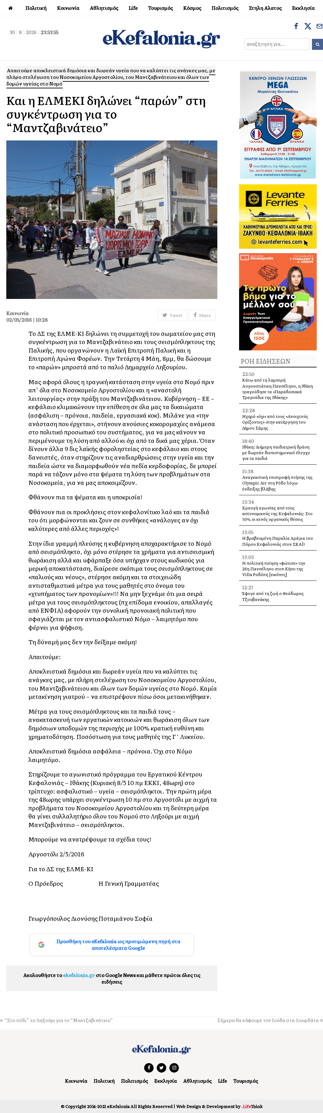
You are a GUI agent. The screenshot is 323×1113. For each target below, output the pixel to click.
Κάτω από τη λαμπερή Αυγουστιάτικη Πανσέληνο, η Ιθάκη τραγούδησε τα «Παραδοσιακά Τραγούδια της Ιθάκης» (277, 388)
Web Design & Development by (219, 1106)
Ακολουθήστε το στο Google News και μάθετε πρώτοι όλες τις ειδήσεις (111, 978)
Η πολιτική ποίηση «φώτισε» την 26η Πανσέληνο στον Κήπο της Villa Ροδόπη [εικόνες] (273, 568)
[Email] (319, 27)
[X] (307, 27)
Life (222, 1080)
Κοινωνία (76, 1080)
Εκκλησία (165, 1080)
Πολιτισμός (134, 1080)
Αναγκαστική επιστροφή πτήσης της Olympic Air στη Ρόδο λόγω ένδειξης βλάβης (277, 482)
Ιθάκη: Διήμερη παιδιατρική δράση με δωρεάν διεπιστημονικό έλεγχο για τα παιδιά (276, 452)
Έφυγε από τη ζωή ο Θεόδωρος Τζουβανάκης (273, 596)
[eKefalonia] (161, 38)
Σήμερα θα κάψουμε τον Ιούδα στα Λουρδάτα (268, 1020)
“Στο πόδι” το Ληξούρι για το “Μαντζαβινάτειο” (58, 1020)
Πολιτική (104, 1080)
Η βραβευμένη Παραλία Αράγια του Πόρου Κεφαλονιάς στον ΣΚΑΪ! (277, 541)
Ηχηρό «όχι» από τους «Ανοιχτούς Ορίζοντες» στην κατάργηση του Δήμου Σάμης (275, 422)
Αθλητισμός (197, 1080)
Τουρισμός (245, 1080)
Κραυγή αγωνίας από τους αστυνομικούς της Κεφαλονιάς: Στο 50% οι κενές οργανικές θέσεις (277, 513)
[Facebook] (296, 27)
